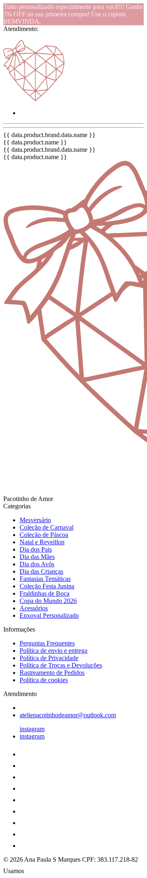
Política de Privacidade (49, 657)
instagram (32, 728)
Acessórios (34, 608)
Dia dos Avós (37, 564)
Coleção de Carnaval (47, 527)
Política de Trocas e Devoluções (61, 665)
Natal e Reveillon (42, 542)
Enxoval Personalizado (49, 615)
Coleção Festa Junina (47, 586)
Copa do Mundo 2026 (48, 600)
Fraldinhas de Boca (44, 593)
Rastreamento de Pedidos (52, 672)
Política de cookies (44, 679)
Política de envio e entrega (53, 650)
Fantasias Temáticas (45, 578)
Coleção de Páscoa (44, 534)
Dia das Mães (37, 556)
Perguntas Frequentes (47, 643)
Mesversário (35, 520)
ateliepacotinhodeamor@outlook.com (68, 715)
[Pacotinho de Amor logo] (34, 98)
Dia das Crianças (41, 571)
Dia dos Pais (36, 549)
